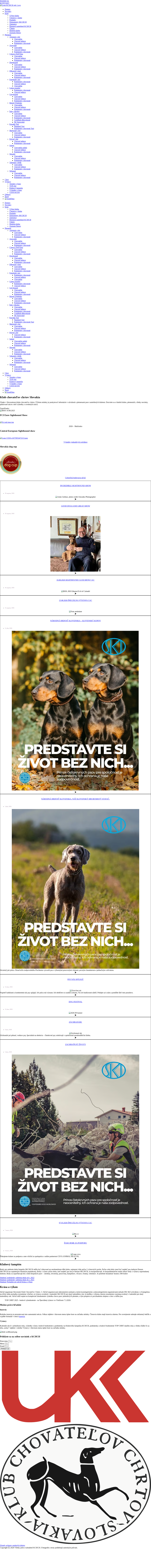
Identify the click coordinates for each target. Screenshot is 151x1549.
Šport (7, 197)
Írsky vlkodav (14, 111)
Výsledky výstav (15, 190)
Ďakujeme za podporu (75, 1243)
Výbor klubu (14, 16)
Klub (6, 14)
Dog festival (75, 1002)
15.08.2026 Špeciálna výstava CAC (75, 600)
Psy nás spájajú (75, 979)
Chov (7, 180)
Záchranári (75, 1022)
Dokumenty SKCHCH (18, 22)
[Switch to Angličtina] (78, 199)
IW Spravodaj (19, 122)
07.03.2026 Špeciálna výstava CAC (75, 1223)
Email (2, 1346)
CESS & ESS (14, 192)
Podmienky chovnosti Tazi (24, 128)
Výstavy (8, 182)
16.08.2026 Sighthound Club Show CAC (75, 580)
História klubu (14, 31)
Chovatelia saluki (20, 148)
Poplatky (12, 20)
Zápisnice (13, 24)
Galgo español (14, 88)
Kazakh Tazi (14, 124)
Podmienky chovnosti (22, 43)
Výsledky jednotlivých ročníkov (76, 442)
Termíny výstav (15, 184)
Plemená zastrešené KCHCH (20, 26)
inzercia (22, 1316)
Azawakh (13, 45)
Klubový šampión (16, 188)
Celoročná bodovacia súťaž (75, 478)
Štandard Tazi (19, 126)
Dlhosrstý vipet (15, 71)
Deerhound (13, 62)
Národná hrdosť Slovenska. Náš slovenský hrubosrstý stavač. (75, 799)
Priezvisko (4, 1341)
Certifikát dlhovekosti (22, 120)
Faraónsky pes (14, 80)
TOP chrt (12, 186)
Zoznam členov (15, 33)
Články (12, 28)
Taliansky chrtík (15, 163)
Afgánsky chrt (14, 37)
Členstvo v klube (15, 18)
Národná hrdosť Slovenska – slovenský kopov (75, 621)
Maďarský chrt (14, 131)
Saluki (11, 146)
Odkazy (8, 194)
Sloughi (12, 154)
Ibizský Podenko (15, 103)
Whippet (12, 171)
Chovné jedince (20, 41)
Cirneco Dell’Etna (16, 54)
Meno (2, 1344)
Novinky (8, 11)
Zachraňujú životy (75, 1044)
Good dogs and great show (75, 506)
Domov (7, 9)
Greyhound (13, 94)
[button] (4, 408)
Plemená (8, 35)
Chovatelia (18, 39)
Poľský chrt (13, 139)
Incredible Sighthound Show (75, 486)
